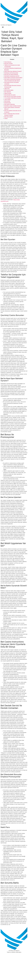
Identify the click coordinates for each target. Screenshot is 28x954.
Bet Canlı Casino (8, 116)
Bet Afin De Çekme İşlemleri (11, 74)
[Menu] (3, 27)
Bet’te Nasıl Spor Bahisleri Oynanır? (13, 71)
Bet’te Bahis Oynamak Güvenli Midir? (13, 77)
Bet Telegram (7, 91)
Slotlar (6, 118)
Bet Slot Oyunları (8, 63)
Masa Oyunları (7, 93)
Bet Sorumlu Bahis (8, 90)
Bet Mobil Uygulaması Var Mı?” (11, 76)
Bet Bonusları (7, 102)
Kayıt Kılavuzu (7, 61)
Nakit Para (7, 88)
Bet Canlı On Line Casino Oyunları (12, 96)
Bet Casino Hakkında (9, 104)
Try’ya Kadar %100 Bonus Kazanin (12, 98)
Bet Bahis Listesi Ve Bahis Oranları (12, 105)
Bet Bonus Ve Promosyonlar (11, 72)
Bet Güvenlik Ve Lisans (9, 94)
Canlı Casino (7, 99)
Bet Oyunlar (7, 101)
